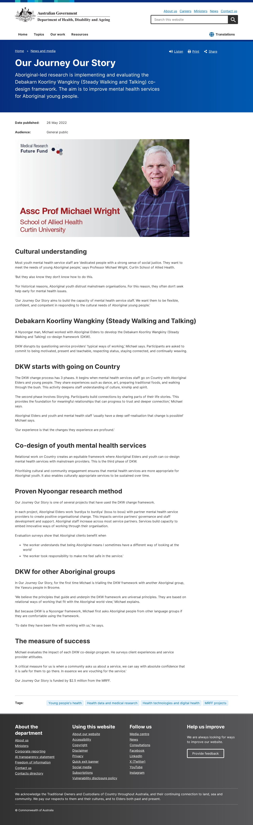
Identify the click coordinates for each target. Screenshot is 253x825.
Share (213, 51)
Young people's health (65, 703)
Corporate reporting (30, 751)
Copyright (79, 745)
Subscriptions (82, 773)
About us (170, 11)
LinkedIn (136, 756)
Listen (178, 51)
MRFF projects (215, 703)
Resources (79, 34)
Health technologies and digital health (171, 703)
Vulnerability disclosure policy (94, 778)
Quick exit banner (85, 761)
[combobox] (189, 19)
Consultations (140, 745)
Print (195, 51)
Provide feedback (205, 753)
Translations (225, 34)
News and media (43, 51)
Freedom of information (33, 762)
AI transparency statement (35, 757)
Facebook (137, 750)
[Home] (62, 14)
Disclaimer (80, 750)
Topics (39, 34)
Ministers (200, 11)
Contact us (229, 11)
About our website (86, 734)
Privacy (77, 756)
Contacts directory (29, 773)
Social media (82, 767)
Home (22, 34)
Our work (57, 34)
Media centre (139, 734)
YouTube (136, 767)
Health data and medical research (112, 703)
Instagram (137, 773)
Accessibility (81, 739)
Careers (185, 11)
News (214, 11)
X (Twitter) (137, 761)
